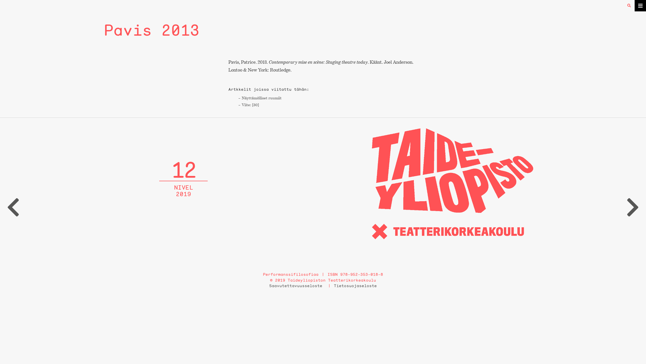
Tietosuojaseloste (355, 285)
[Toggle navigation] (640, 5)
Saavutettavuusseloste (295, 285)
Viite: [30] (250, 105)
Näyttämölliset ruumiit (262, 98)
